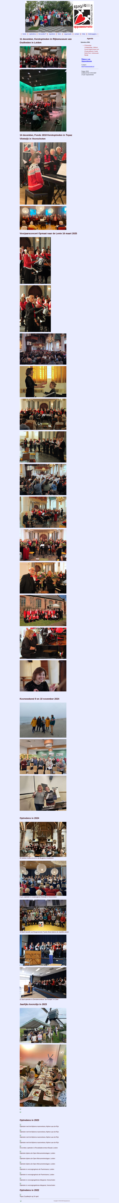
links (83, 34)
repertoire (52, 34)
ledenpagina (92, 34)
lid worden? (42, 34)
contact (77, 34)
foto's (59, 34)
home (24, 34)
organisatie (67, 34)
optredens (32, 34)
